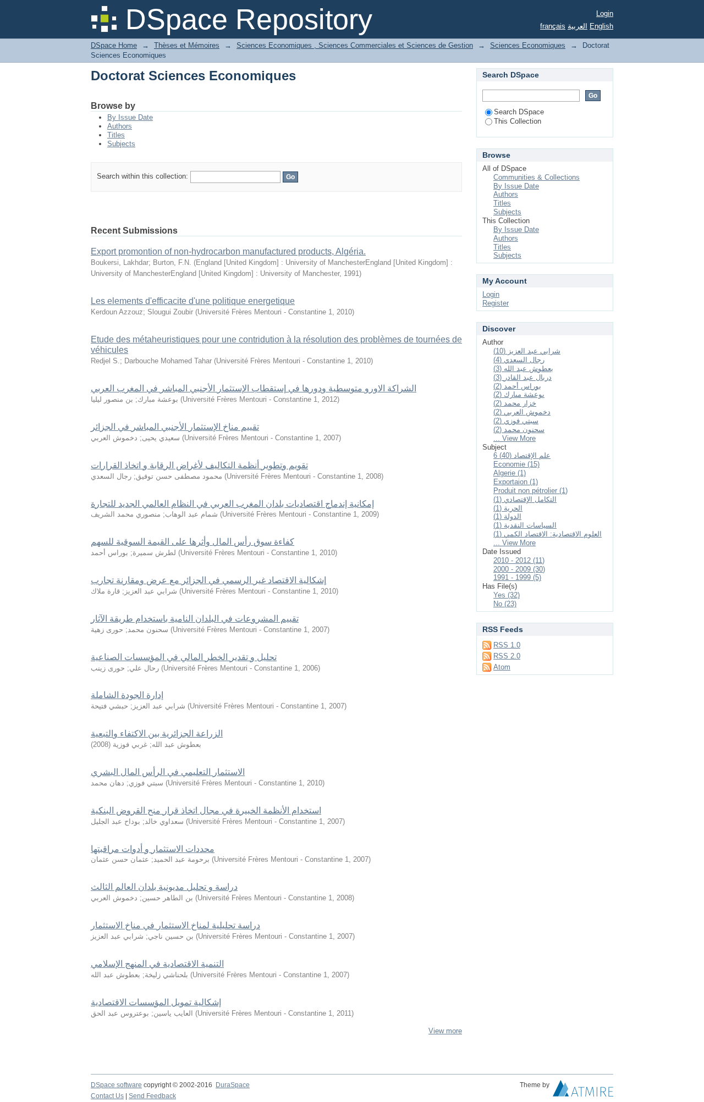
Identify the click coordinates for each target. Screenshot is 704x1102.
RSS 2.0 (506, 656)
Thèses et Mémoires (186, 45)
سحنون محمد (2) (518, 429)
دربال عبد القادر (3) (522, 377)
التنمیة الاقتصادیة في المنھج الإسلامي (157, 963)
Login (604, 13)
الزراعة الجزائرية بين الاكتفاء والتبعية (157, 733)
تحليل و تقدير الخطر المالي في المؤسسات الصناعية (184, 657)
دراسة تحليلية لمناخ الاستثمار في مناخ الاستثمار (175, 925)
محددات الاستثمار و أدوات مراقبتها (153, 849)
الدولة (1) (507, 516)
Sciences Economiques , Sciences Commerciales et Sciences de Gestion (355, 45)
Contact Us (107, 1096)
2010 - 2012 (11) (518, 560)
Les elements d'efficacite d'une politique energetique (193, 301)
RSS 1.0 (506, 645)
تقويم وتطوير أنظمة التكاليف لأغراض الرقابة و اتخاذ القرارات (199, 465)
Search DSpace (519, 112)
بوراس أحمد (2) (517, 386)
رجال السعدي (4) (518, 360)
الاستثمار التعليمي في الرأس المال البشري (168, 772)
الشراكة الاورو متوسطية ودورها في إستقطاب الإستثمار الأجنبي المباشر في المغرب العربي (253, 388)
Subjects (121, 144)
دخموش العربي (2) (522, 412)
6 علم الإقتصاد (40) (522, 455)
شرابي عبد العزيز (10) (526, 351)
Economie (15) (516, 464)
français (552, 26)
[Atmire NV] (583, 1091)
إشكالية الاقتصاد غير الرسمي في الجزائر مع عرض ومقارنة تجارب (208, 580)
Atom (501, 667)
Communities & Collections (536, 177)
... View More (514, 438)
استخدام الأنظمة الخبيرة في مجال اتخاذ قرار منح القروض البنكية (206, 810)
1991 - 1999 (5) (517, 577)
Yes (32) (506, 595)
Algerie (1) (509, 473)
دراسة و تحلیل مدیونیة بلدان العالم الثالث (164, 886)
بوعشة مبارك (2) (518, 394)
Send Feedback (152, 1096)
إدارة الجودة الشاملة (127, 695)
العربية (577, 26)
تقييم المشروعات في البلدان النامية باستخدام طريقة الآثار (195, 618)
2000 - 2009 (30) (519, 569)
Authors (119, 126)
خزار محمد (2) (514, 403)
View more (445, 1031)
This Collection (517, 121)
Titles (116, 135)
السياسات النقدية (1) (525, 525)
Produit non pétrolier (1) (530, 490)
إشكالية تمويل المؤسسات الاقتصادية (156, 1002)
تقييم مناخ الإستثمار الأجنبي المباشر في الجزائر (175, 426)
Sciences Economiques (527, 45)
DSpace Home (114, 45)
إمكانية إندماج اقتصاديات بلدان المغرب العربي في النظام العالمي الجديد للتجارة (232, 503)
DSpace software (116, 1085)
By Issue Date (130, 117)
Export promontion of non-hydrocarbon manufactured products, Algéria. (228, 251)
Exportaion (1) (515, 482)
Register (495, 303)
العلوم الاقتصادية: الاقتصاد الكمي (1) (547, 534)
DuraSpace (233, 1085)
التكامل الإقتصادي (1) (525, 499)
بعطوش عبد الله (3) (523, 368)
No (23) (504, 604)
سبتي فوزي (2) (515, 421)
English (601, 26)
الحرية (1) (507, 508)
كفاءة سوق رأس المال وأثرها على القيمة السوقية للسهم (192, 541)
